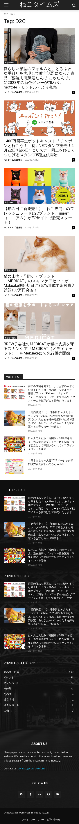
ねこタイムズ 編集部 (13, 92)
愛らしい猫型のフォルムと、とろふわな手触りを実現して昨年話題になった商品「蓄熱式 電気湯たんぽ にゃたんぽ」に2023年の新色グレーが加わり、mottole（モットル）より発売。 (39, 78)
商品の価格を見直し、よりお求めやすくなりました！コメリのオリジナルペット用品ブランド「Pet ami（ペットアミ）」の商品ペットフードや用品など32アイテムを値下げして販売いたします (51, 393)
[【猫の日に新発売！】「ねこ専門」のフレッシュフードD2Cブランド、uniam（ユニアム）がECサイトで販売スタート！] (39, 186)
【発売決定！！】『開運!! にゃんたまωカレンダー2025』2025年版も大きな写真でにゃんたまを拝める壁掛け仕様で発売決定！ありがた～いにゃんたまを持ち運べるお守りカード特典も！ (51, 419)
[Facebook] (30, 794)
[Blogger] (21, 794)
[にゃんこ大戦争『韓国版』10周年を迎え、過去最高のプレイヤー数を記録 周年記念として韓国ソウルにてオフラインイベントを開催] (14, 444)
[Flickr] (39, 794)
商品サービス (10, 62)
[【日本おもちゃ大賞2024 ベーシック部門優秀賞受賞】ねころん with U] (14, 466)
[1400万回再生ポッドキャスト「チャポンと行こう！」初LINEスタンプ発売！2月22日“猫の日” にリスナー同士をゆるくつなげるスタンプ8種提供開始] (39, 118)
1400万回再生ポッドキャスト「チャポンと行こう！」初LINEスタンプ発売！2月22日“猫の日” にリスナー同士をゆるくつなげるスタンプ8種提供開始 (39, 148)
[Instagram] (48, 794)
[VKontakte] (57, 794)
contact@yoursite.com (31, 768)
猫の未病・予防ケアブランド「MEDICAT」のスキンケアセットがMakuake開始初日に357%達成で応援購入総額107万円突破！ (39, 283)
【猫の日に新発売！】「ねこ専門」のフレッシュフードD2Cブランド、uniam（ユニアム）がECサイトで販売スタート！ (39, 215)
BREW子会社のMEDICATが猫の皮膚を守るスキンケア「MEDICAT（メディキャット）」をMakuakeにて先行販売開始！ (39, 348)
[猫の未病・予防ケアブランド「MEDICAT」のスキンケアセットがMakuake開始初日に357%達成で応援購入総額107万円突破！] (39, 254)
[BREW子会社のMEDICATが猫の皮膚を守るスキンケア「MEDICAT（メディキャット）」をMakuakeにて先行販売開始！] (39, 321)
